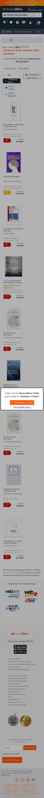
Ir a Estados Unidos (22, 402)
